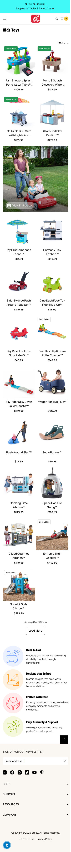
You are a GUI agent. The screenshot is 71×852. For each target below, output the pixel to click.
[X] (5, 757)
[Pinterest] (42, 757)
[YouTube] (34, 757)
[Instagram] (20, 757)
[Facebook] (12, 757)
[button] (7, 845)
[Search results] (57, 19)
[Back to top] (64, 739)
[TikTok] (27, 757)
